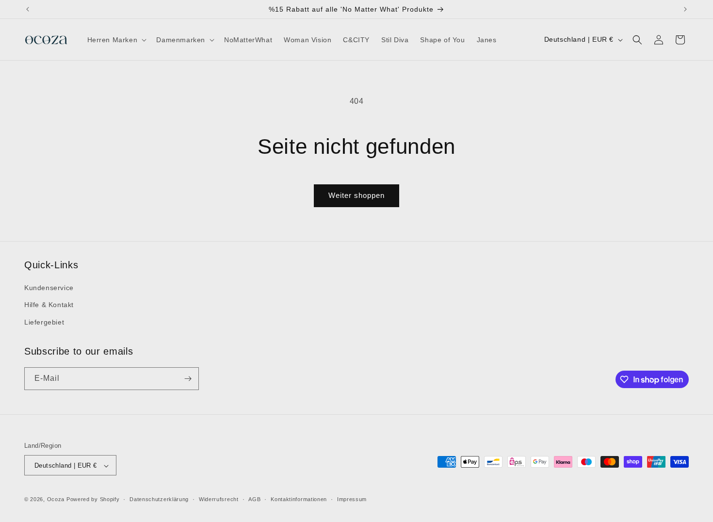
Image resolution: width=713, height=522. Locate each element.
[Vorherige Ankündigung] (27, 9)
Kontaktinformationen (299, 499)
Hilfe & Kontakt (49, 305)
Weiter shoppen (356, 195)
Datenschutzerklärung (159, 499)
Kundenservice (49, 288)
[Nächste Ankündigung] (685, 9)
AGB (254, 499)
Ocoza (56, 500)
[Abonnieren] (187, 378)
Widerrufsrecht (219, 499)
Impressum (352, 499)
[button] (116, 40)
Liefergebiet (44, 322)
